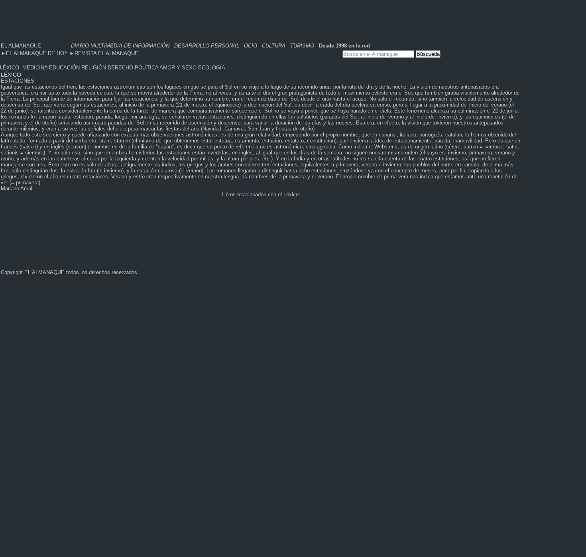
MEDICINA (34, 68)
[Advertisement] (145, 18)
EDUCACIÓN (64, 68)
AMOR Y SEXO (178, 68)
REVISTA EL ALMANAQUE (103, 53)
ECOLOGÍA (211, 68)
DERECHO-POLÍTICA (133, 68)
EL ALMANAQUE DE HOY (35, 53)
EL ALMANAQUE (21, 46)
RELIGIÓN (93, 68)
